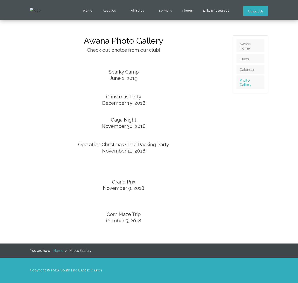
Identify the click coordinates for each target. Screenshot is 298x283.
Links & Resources (216, 10)
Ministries (137, 10)
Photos (187, 10)
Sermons (165, 10)
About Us (109, 10)
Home (87, 10)
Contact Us (255, 11)
